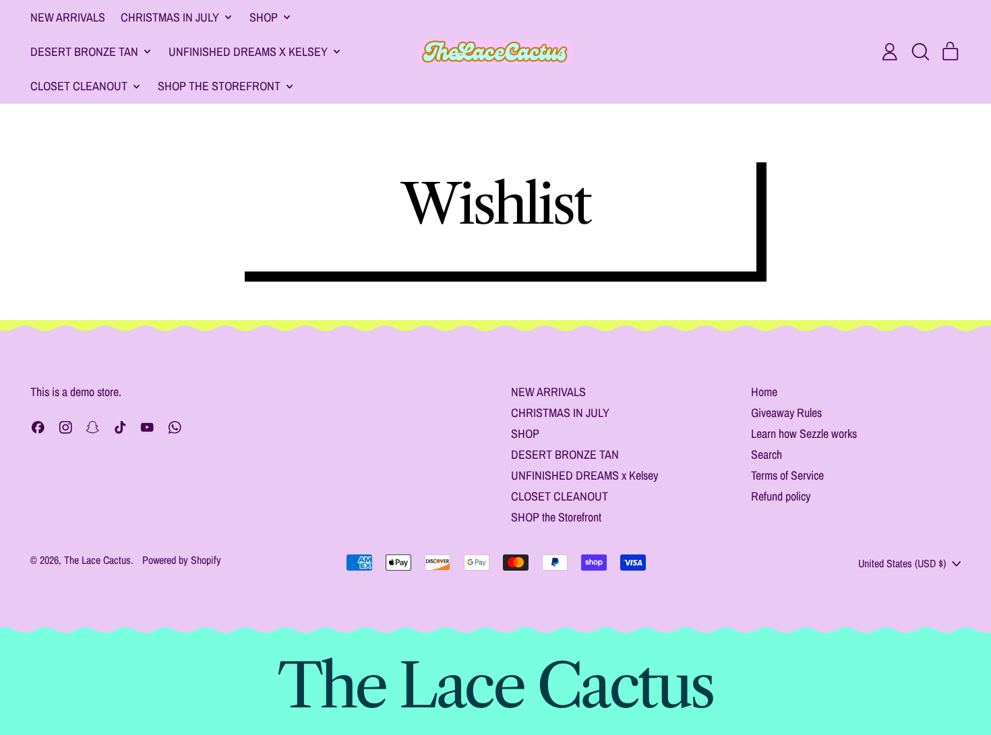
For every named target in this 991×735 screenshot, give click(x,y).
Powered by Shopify (181, 559)
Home (764, 391)
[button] (920, 52)
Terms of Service (787, 475)
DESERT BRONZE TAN (565, 454)
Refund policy (780, 496)
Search (766, 454)
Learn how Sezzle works (804, 433)
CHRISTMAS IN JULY (560, 412)
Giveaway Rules (786, 412)
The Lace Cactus (97, 559)
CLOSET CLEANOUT (559, 496)
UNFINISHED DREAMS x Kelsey (584, 475)
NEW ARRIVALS (67, 17)
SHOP (525, 433)
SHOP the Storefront (556, 517)
